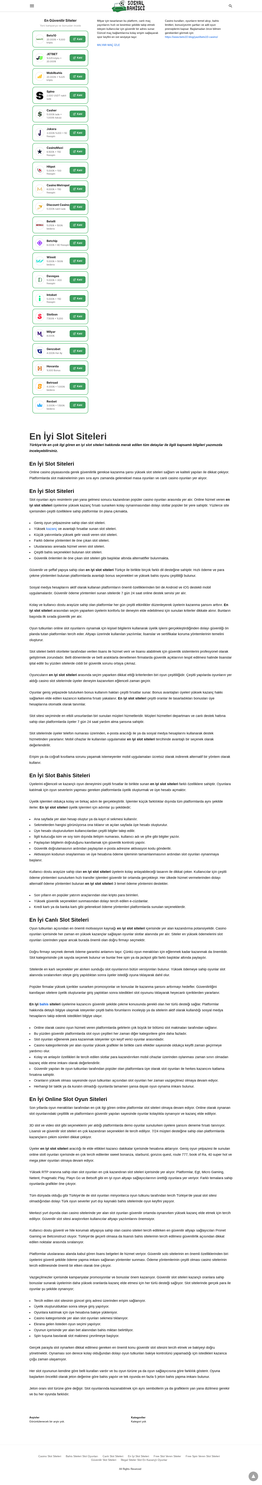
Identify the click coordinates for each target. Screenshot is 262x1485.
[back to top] (253, 1476)
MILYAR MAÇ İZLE (108, 44)
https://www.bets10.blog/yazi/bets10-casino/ (191, 36)
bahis (44, 1004)
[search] (230, 6)
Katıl (79, 39)
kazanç (51, 529)
